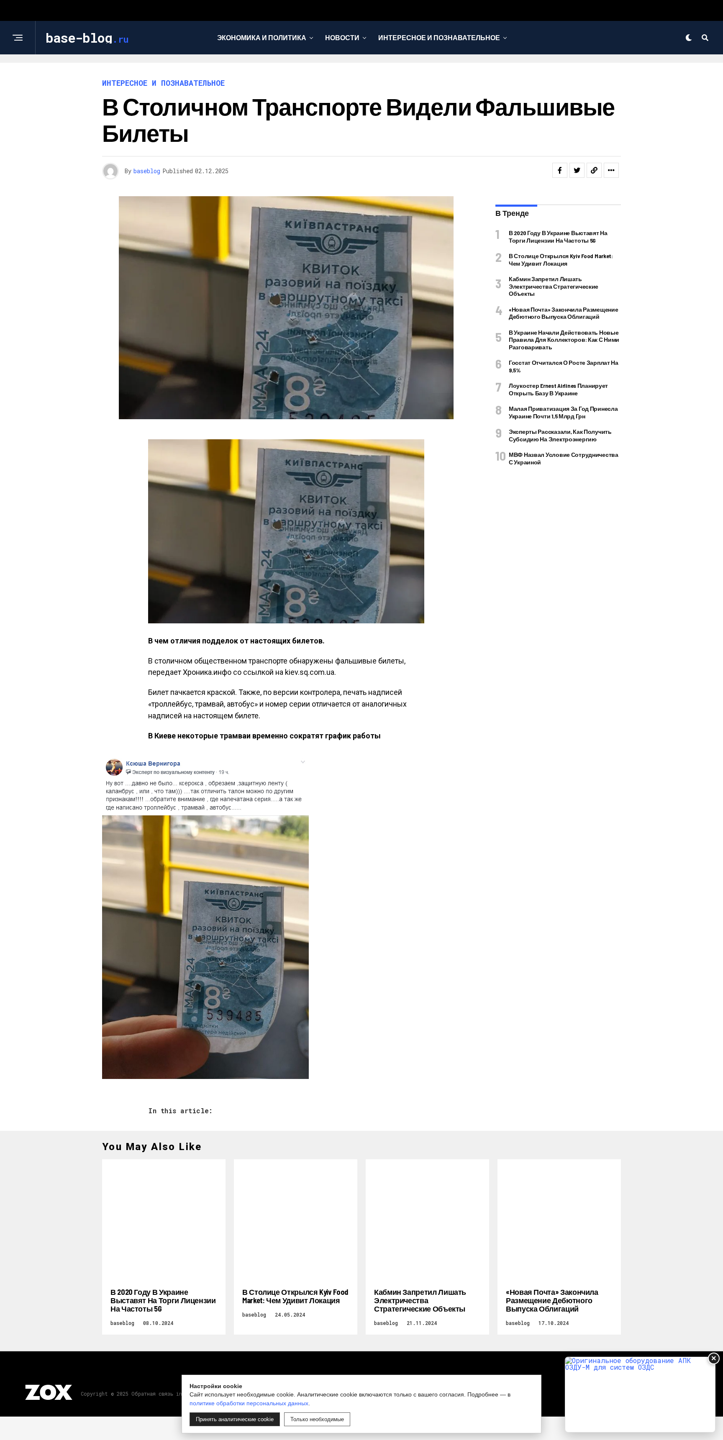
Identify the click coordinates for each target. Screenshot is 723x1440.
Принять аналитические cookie (235, 1419)
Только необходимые (317, 1419)
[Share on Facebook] (559, 170)
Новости (342, 37)
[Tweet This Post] (577, 170)
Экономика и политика (261, 37)
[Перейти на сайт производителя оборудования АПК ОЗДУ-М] (640, 1394)
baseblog (146, 171)
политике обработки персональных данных (249, 1403)
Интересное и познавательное (439, 37)
